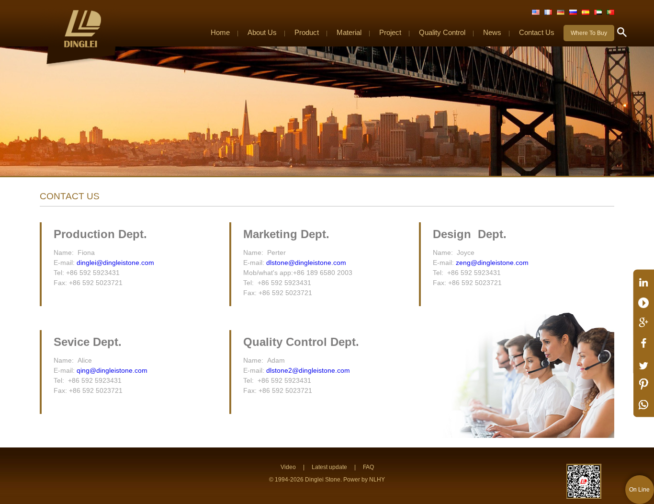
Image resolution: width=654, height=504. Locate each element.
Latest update (329, 467)
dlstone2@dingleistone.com (308, 370)
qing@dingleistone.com (112, 370)
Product (306, 32)
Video (288, 467)
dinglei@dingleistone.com (115, 262)
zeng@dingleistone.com (492, 262)
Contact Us (536, 32)
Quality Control (442, 32)
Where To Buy (589, 33)
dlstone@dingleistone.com (306, 262)
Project (390, 32)
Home (220, 32)
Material (349, 32)
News (492, 32)
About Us (262, 32)
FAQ (368, 467)
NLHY (377, 479)
